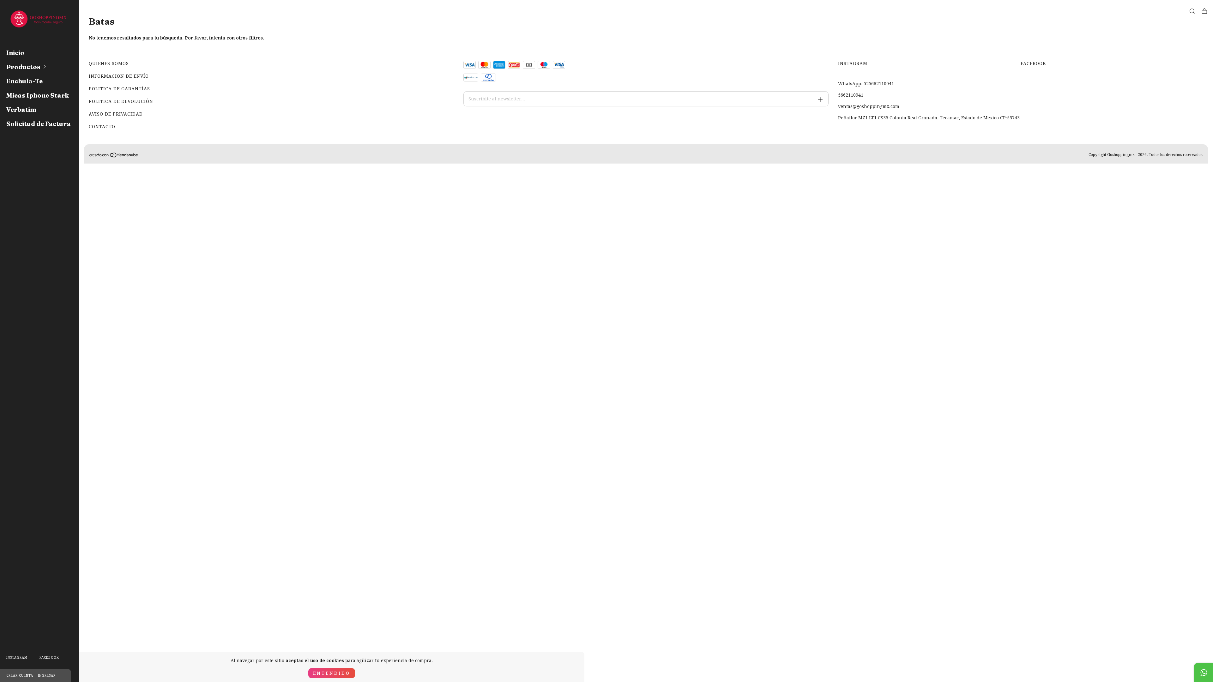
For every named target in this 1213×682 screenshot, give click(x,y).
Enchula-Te (24, 81)
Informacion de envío (119, 76)
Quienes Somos (109, 63)
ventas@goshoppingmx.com (868, 106)
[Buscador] (1192, 11)
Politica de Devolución (121, 101)
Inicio (15, 53)
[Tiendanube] (114, 156)
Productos (23, 67)
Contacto (102, 126)
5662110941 (850, 95)
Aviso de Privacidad (116, 114)
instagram (16, 657)
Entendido (331, 673)
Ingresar (47, 675)
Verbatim (21, 109)
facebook (49, 657)
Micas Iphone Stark (37, 95)
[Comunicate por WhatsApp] (1203, 672)
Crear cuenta (19, 675)
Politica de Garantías (119, 88)
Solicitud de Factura (38, 124)
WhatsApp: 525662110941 (866, 83)
